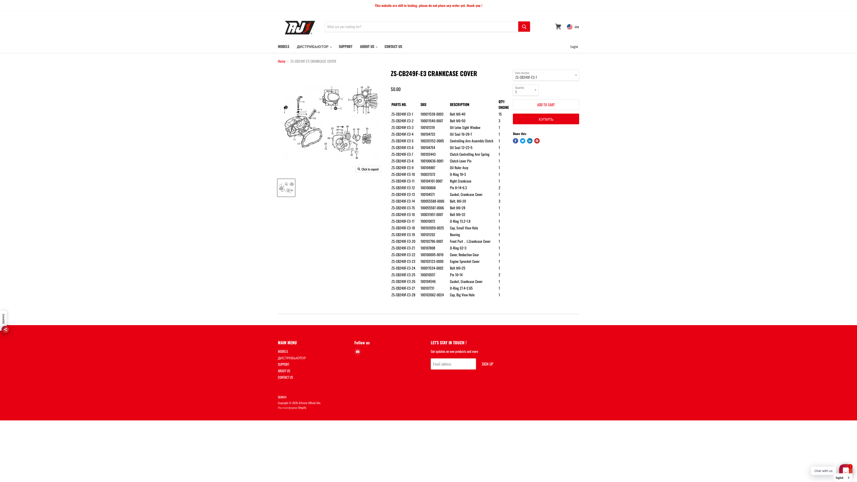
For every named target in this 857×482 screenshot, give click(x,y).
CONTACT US (393, 46)
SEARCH (282, 397)
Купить (546, 119)
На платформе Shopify (292, 407)
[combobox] (843, 477)
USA (577, 27)
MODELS (283, 46)
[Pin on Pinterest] (537, 140)
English (839, 477)
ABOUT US (367, 46)
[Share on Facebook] (515, 140)
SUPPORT (345, 46)
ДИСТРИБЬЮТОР (313, 46)
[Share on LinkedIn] (530, 140)
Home (281, 61)
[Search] (524, 26)
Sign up (487, 364)
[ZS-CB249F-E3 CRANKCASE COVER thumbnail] (286, 188)
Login (574, 46)
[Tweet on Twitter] (522, 140)
